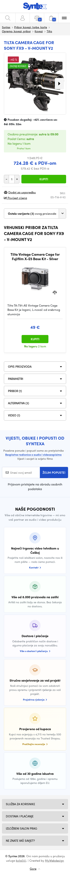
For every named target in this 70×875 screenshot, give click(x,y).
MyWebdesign (54, 860)
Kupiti (43, 179)
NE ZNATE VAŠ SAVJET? (20, 840)
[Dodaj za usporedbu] (55, 292)
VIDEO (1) (14, 415)
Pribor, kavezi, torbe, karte (30, 27)
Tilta (49, 31)
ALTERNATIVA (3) (18, 403)
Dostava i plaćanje (19, 816)
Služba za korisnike (20, 804)
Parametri (15, 379)
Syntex (6, 27)
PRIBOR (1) (15, 391)
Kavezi (39, 31)
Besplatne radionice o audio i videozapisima (33, 454)
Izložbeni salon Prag (21, 828)
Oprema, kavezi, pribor (16, 31)
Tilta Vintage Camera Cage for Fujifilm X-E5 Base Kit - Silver (35, 256)
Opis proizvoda (20, 366)
